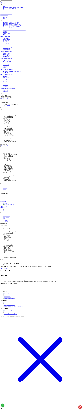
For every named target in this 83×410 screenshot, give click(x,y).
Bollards (4, 67)
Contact (4, 18)
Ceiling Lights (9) (6, 112)
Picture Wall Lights (6, 49)
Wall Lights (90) (6, 139)
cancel (1, 2)
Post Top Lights (6, 65)
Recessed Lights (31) (7, 134)
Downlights (5, 76)
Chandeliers (16, 22)
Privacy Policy (12, 305)
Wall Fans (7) (6, 123)
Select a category (6, 111)
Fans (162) (5, 118)
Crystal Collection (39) (8, 116)
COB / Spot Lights (6, 77)
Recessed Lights (19, 71)
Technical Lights (19, 26)
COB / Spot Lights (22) (8, 135)
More (13, 10)
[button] (0, 99)
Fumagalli (5, 31)
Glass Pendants (6, 54)
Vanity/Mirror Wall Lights (8, 47)
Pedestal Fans (5, 85)
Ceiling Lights (5, 28)
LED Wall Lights (6, 48)
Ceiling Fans (5, 81)
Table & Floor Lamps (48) (8, 130)
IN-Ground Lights (6, 63)
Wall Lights (16, 23)
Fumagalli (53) (6, 124)
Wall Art (4, 34)
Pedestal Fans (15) (7, 121)
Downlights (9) (6, 136)
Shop (4, 9)
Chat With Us (11, 204)
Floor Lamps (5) (6, 131)
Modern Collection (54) (8, 117)
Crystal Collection (6, 40)
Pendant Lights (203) (7, 126)
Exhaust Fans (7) (6, 120)
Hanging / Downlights (7, 61)
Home (4, 6)
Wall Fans (5, 83)
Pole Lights (5, 66)
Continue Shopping (6, 105)
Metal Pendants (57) (7, 128)
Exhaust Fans (5, 86)
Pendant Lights (18, 24)
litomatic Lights (19, 25)
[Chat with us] (80, 407)
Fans (12, 27)
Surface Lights (6, 72)
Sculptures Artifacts (6, 33)
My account (5, 186)
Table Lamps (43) (7, 132)
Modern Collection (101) (8, 129)
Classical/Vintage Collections (8, 41)
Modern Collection (6, 39)
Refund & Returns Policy (18, 306)
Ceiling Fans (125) (7, 119)
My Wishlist (3, 201)
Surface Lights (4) (7, 138)
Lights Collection (19, 7)
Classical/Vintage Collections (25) (10, 115)
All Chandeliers (6, 38)
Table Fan (5, 82)
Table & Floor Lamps (22, 30)
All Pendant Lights (6, 53)
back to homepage (3, 268)
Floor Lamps (5, 90)
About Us (5, 17)
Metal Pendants (6, 56)
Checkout (5, 188)
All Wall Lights (6, 45)
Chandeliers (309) (6, 114)
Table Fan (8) (6, 122)
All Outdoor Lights (6, 60)
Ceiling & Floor (19, 8)
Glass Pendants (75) (7, 127)
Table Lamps (5, 91)
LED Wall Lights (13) (7, 140)
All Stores (5, 32)
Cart (6, 294)
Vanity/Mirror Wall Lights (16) (9, 141)
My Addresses (12, 298)
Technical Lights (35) (7, 133)
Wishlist (4, 189)
